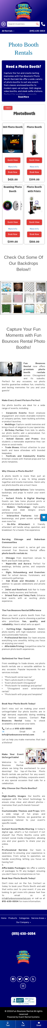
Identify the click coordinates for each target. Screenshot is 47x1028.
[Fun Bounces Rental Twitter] (20, 979)
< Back (8, 108)
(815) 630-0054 (37, 31)
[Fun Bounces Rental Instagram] (23, 986)
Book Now (12, 172)
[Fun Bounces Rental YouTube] (26, 979)
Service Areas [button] (38, 918)
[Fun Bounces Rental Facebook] (13, 979)
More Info (12, 167)
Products (12, 918)
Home (3, 918)
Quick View (13, 160)
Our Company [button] (23, 922)
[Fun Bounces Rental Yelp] (33, 979)
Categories (24, 918)
